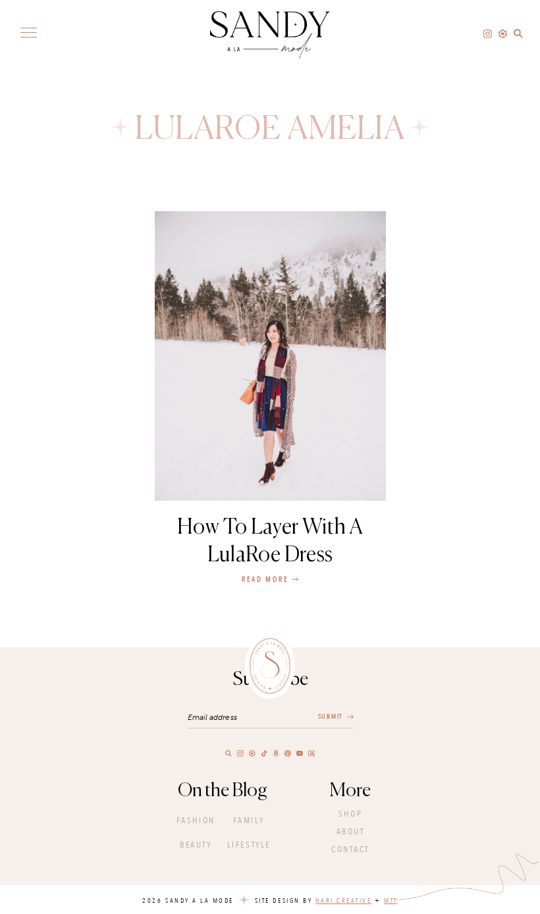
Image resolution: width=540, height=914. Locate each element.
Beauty (195, 845)
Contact (350, 849)
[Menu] (29, 32)
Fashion (195, 820)
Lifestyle (249, 845)
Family (249, 820)
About (351, 832)
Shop (350, 814)
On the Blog (222, 791)
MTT (391, 900)
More (350, 791)
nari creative (343, 900)
